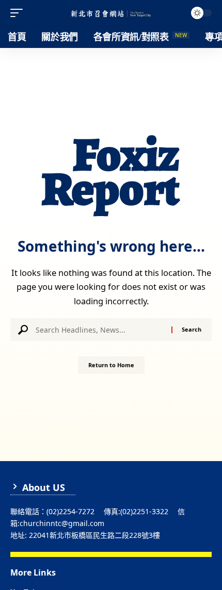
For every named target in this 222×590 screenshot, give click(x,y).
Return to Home (111, 365)
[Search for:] (99, 329)
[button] (19, 13)
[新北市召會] (111, 13)
